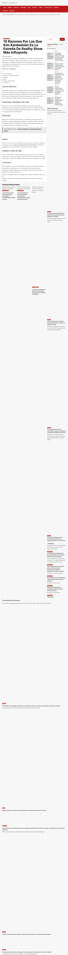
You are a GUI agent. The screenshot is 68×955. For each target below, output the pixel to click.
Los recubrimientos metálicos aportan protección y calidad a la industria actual (56, 323)
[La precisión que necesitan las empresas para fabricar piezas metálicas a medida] (56, 159)
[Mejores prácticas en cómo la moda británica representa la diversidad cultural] (34, 757)
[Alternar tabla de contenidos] (3, 71)
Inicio (4, 7)
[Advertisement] (34, 26)
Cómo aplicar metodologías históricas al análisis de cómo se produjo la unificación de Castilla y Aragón (31, 706)
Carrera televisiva (7, 73)
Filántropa (5, 77)
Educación (4, 912)
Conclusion (6, 82)
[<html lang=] (53, 592)
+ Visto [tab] (61, 44)
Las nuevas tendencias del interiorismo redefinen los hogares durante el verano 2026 (56, 539)
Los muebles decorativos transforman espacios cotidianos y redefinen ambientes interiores (56, 431)
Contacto (11, 10)
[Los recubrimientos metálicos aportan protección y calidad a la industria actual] (56, 267)
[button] (65, 7)
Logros (4, 79)
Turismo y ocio (48, 7)
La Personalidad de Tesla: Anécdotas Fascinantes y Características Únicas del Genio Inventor (23, 196)
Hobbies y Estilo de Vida (9, 81)
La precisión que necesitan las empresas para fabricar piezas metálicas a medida (55, 215)
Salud (29, 7)
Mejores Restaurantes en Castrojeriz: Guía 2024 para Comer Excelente (55, 589)
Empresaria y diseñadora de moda (11, 75)
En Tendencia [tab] (51, 48)
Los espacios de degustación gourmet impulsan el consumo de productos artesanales (55, 555)
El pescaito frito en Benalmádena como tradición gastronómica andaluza (56, 579)
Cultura (41, 7)
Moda (56, 62)
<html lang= (50, 597)
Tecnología (23, 7)
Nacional (5, 10)
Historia (56, 51)
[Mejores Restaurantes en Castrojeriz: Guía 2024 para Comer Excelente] (53, 582)
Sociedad (56, 7)
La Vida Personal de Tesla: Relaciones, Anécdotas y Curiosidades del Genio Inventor (8, 196)
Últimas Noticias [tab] (52, 44)
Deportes (34, 7)
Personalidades (6, 38)
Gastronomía (50, 551)
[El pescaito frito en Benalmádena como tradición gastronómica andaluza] (55, 573)
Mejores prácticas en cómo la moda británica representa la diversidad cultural (60, 66)
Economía (16, 7)
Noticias (10, 7)
